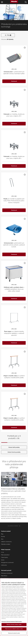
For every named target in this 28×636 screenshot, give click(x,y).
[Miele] (14, 1)
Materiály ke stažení (5, 544)
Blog (2, 534)
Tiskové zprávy (4, 557)
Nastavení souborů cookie (14, 633)
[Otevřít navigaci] (2, 2)
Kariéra (2, 560)
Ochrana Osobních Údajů (12, 621)
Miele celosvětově (5, 554)
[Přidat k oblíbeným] (25, 47)
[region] (14, 607)
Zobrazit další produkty (14, 447)
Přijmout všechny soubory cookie (14, 624)
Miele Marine (4, 575)
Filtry (9, 35)
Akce (2, 539)
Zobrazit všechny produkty (14, 452)
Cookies (20, 621)
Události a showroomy (6, 541)
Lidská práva (4, 565)
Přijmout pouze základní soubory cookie (14, 628)
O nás (2, 552)
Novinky (3, 536)
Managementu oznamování (7, 562)
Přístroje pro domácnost (6, 573)
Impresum (3, 621)
